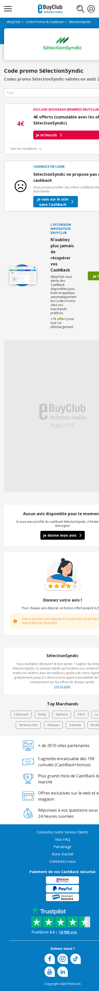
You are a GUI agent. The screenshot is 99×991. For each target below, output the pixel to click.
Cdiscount (21, 714)
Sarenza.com (28, 725)
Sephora (62, 714)
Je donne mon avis (59, 535)
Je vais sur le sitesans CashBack (52, 202)
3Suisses (53, 725)
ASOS (81, 714)
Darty (42, 714)
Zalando (75, 725)
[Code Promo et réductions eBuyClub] (50, 8)
